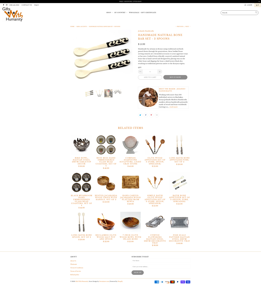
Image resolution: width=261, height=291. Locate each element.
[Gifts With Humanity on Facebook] (3, 5)
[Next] (132, 58)
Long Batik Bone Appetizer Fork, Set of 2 (179, 145)
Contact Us (27, 5)
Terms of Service (75, 271)
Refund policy (74, 274)
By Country (119, 12)
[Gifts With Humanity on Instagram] (6, 5)
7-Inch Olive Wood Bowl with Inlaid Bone (130, 222)
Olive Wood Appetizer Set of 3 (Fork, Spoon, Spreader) (155, 145)
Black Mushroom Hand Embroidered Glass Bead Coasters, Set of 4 (81, 182)
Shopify (120, 281)
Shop (108, 12)
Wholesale (134, 12)
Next (187, 26)
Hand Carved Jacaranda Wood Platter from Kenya (130, 182)
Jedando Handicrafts (146, 31)
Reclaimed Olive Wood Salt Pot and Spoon (106, 222)
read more (174, 107)
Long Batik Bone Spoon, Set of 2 (81, 222)
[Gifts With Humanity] (22, 14)
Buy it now (175, 77)
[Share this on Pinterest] (151, 115)
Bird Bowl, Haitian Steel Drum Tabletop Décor (81, 145)
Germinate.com (104, 281)
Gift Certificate (148, 12)
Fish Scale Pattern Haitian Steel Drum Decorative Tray (179, 222)
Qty (139, 67)
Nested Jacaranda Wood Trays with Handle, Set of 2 (106, 182)
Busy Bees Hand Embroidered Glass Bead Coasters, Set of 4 (106, 145)
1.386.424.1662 (14, 5)
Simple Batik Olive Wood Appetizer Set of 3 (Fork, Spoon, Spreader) (155, 182)
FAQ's (36, 5)
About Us (73, 261)
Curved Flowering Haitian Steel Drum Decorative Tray (155, 222)
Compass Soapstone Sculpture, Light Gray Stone (130, 145)
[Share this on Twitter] (140, 115)
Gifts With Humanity (81, 281)
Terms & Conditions (76, 268)
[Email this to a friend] (157, 115)
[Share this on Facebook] (146, 115)
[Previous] (73, 58)
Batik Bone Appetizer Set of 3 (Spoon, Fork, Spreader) (179, 182)
